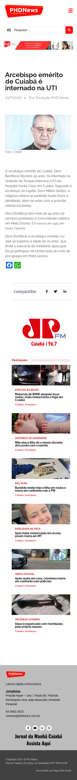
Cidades (19, 404)
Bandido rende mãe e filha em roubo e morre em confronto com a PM (40, 489)
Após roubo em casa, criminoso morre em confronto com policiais (40, 580)
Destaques (30, 404)
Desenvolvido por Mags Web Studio (53, 770)
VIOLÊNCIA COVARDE (27, 619)
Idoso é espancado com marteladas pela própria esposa (39, 625)
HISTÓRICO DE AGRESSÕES (31, 438)
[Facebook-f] (28, 728)
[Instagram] (49, 728)
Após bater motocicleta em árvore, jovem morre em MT (38, 535)
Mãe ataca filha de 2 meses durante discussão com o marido (38, 444)
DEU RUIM (21, 483)
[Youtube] (35, 728)
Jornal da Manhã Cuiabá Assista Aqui (38, 739)
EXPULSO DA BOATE (27, 389)
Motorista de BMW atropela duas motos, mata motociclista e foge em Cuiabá (39, 397)
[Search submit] (69, 30)
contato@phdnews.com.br (23, 716)
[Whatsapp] (42, 728)
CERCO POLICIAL (24, 574)
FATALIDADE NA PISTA (27, 528)
